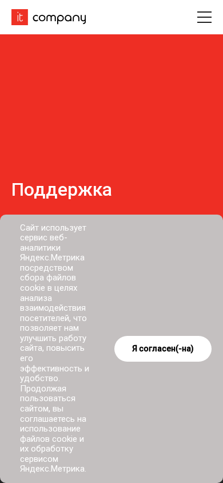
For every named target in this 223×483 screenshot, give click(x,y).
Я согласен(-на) (163, 348)
